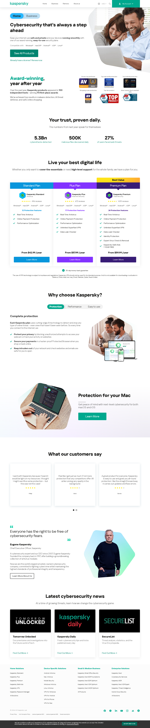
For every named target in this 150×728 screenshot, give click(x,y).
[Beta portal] (138, 710)
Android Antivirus (49, 673)
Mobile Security (49, 681)
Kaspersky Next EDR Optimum (87, 681)
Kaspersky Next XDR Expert (120, 684)
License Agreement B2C (38, 714)
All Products (82, 692)
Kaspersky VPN (15, 688)
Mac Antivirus (48, 677)
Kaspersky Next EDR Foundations (89, 677)
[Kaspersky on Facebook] (104, 710)
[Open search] (109, 4)
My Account (126, 4)
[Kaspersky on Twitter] (110, 710)
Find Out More (19, 653)
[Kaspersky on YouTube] (121, 710)
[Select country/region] (99, 4)
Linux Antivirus (48, 688)
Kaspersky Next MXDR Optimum (88, 688)
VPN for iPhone (49, 699)
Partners (66, 4)
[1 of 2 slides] (73, 510)
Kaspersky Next (117, 673)
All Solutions (14, 696)
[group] (30, 484)
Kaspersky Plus (15, 677)
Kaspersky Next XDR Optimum (87, 684)
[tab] (55, 306)
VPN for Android (49, 696)
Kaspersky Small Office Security (88, 673)
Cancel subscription (65, 714)
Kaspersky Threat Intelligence (121, 688)
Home (45, 4)
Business (55, 4)
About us (77, 4)
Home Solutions (17, 668)
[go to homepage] (19, 3)
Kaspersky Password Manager (20, 692)
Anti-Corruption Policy (24, 714)
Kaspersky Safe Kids (16, 684)
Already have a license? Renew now (26, 60)
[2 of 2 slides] (76, 510)
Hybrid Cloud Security (119, 692)
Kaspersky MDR (117, 681)
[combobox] (104, 3)
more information (73, 724)
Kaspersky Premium (16, 681)
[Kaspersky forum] (132, 710)
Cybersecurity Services (119, 677)
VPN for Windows (50, 692)
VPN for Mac (48, 703)
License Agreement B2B (52, 714)
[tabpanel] (75, 338)
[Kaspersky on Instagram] (127, 710)
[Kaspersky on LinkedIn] (116, 710)
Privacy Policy (13, 714)
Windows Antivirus (50, 684)
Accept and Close (129, 723)
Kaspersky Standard (16, 673)
